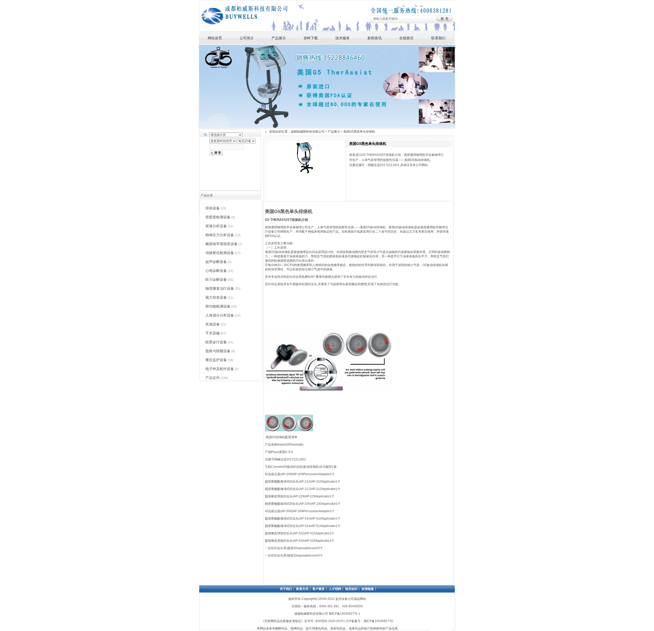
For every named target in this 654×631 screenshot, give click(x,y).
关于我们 (286, 589)
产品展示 (279, 38)
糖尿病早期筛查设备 (221, 244)
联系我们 (438, 38)
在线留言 (406, 38)
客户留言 (318, 589)
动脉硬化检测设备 (219, 253)
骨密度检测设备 (217, 217)
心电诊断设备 (216, 271)
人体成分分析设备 (219, 315)
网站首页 (215, 38)
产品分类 (207, 195)
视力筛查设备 (216, 297)
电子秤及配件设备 (219, 369)
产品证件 (212, 378)
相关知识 (351, 589)
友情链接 (367, 589)
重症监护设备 (216, 360)
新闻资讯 (374, 38)
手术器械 (212, 333)
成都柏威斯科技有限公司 (307, 131)
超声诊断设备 (216, 262)
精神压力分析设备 (219, 235)
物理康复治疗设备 (219, 288)
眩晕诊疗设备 (216, 342)
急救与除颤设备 (217, 351)
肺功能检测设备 (217, 306)
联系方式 (302, 589)
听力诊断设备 (216, 279)
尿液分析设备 (216, 226)
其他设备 (212, 324)
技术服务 (342, 38)
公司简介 (247, 38)
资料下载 (310, 38)
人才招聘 (335, 589)
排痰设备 (212, 208)
